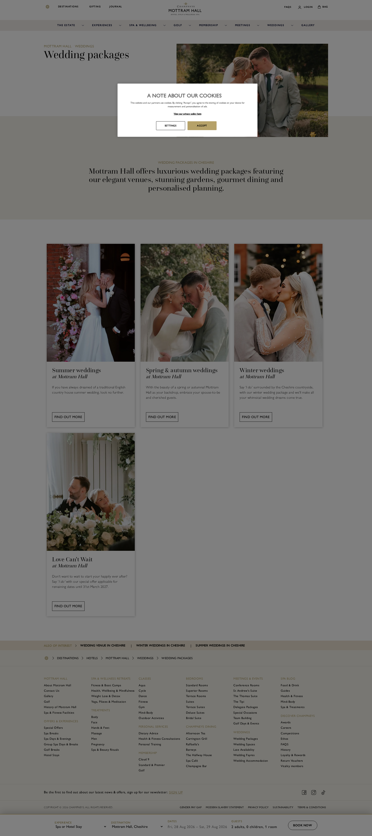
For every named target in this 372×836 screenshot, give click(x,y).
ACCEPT (202, 125)
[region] (187, 110)
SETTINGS (171, 125)
